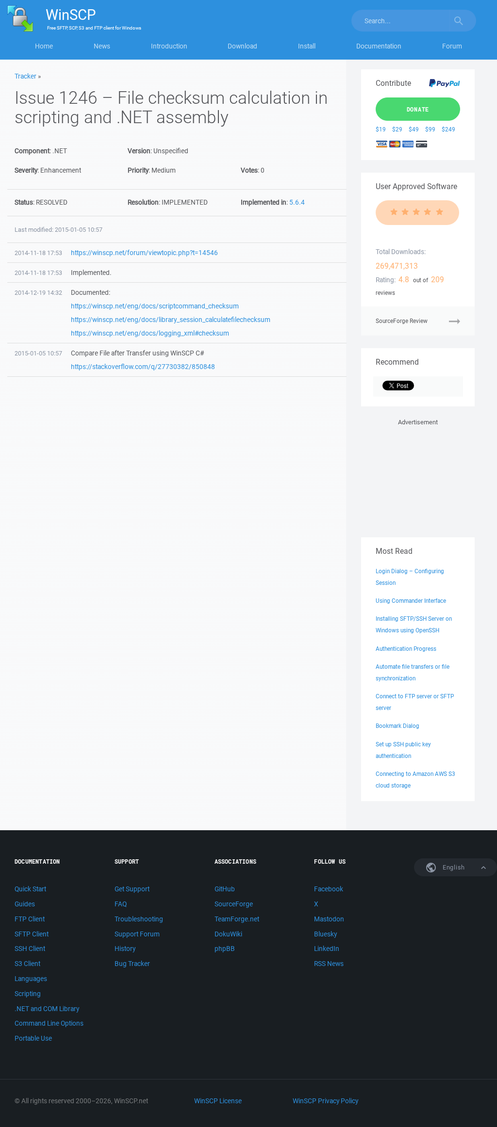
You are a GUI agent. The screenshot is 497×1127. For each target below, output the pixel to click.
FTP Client (30, 919)
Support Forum (137, 934)
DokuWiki (228, 934)
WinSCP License (218, 1100)
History (125, 948)
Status (24, 202)
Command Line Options (49, 1023)
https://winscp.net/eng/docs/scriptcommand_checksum (155, 306)
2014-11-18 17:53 (38, 253)
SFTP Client (32, 934)
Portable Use (33, 1038)
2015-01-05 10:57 (38, 353)
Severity (26, 170)
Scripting (28, 993)
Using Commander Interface (411, 600)
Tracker (25, 76)
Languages (31, 978)
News (102, 46)
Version (139, 150)
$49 (414, 129)
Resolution (143, 202)
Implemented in (263, 202)
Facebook (328, 889)
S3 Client (27, 963)
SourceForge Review (402, 320)
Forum (452, 46)
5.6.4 (297, 202)
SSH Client (30, 948)
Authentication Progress (406, 648)
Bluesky (325, 934)
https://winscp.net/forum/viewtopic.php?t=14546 (144, 252)
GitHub (225, 889)
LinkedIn (326, 948)
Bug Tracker (132, 963)
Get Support (132, 889)
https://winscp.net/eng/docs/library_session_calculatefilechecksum (170, 319)
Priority (138, 170)
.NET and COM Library (47, 1008)
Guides (25, 904)
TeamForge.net (237, 919)
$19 (381, 129)
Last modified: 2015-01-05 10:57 (58, 229)
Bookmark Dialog (397, 725)
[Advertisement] (418, 476)
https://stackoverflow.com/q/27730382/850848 (143, 366)
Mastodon (329, 919)
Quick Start (30, 889)
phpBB (225, 948)
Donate (418, 109)
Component (32, 150)
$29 (397, 129)
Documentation (378, 46)
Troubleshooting (139, 919)
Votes (249, 170)
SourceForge (234, 904)
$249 (448, 129)
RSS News (329, 963)
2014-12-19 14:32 (38, 293)
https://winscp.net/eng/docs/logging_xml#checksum (150, 333)
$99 (430, 129)
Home (44, 46)
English (453, 867)
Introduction (169, 46)
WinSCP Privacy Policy (325, 1100)
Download (242, 46)
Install (306, 46)
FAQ (121, 904)
